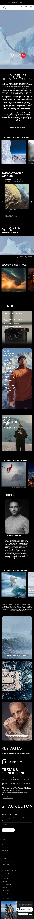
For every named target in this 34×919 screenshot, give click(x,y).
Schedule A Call (6, 873)
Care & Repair (5, 893)
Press (3, 896)
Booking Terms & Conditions (9, 870)
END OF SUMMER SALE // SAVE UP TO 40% (17, 2)
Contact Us (5, 881)
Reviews (4, 853)
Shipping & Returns (7, 884)
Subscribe (8, 830)
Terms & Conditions (7, 898)
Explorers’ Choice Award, (10, 114)
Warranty (4, 887)
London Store (5, 850)
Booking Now (5, 864)
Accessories (5, 848)
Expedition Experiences (8, 862)
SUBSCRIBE (25, 913)
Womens (4, 845)
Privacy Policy (5, 890)
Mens (3, 839)
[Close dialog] (32, 902)
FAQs (3, 867)
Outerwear (5, 842)
